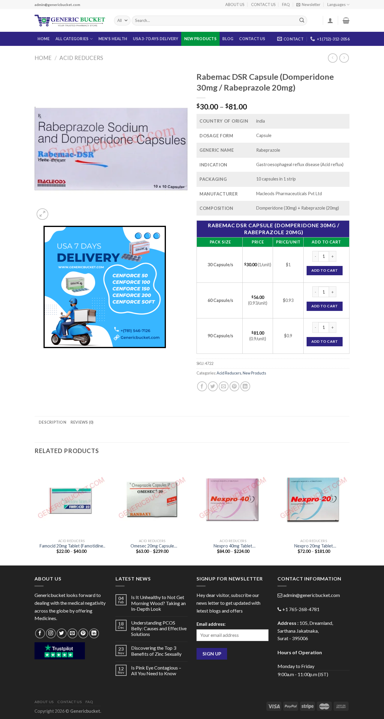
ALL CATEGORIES (72, 38)
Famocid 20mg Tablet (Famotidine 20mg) (71, 546)
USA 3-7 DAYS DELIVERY (155, 38)
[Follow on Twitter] (62, 633)
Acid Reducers (81, 58)
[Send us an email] (72, 633)
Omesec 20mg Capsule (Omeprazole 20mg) (152, 546)
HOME (44, 38)
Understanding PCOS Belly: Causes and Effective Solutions (159, 628)
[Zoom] (42, 214)
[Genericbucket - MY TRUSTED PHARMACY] (69, 21)
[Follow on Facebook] (40, 633)
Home (43, 58)
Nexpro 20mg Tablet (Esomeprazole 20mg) (313, 546)
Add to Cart (324, 270)
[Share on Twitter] (213, 386)
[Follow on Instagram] (51, 633)
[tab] (52, 422)
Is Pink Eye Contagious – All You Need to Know (156, 670)
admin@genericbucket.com (311, 595)
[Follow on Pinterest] (83, 633)
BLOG (227, 38)
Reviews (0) (82, 422)
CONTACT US (263, 4)
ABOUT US (234, 4)
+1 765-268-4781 (301, 609)
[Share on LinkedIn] (245, 386)
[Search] (302, 21)
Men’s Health (112, 38)
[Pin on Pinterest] (234, 386)
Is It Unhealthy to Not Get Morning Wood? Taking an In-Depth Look (158, 602)
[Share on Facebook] (202, 386)
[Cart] (346, 20)
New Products (200, 38)
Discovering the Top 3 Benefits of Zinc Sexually (156, 650)
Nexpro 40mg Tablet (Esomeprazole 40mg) (233, 546)
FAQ (286, 4)
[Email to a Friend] (224, 386)
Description (52, 422)
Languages (336, 4)
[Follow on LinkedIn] (94, 633)
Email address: (211, 624)
